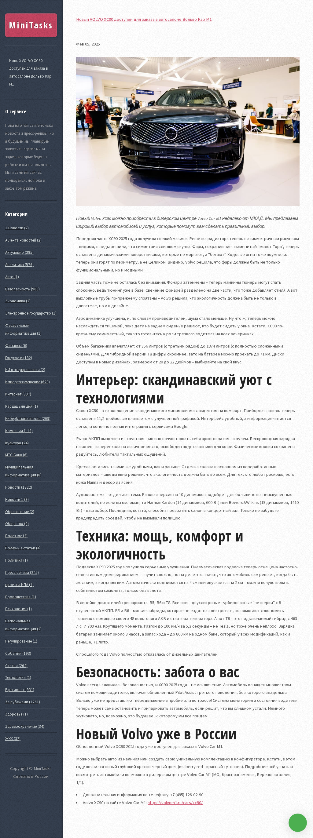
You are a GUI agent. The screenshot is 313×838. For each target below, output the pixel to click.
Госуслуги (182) (18, 357)
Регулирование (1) (21, 641)
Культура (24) (17, 443)
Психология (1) (18, 608)
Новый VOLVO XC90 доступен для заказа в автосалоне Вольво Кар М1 (30, 72)
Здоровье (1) (16, 714)
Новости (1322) (18, 487)
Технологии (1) (18, 677)
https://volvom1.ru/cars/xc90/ (175, 802)
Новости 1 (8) (17, 499)
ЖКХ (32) (12, 738)
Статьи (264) (16, 665)
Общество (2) (17, 523)
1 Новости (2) (17, 228)
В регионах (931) (19, 689)
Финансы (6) (16, 345)
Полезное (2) (16, 535)
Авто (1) (12, 276)
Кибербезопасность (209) (27, 418)
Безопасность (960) (22, 289)
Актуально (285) (19, 252)
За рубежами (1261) (22, 702)
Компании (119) (19, 430)
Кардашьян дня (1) (21, 406)
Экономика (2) (18, 301)
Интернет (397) (18, 394)
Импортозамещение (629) (27, 381)
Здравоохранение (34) (24, 726)
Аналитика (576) (19, 264)
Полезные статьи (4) (23, 548)
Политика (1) (16, 560)
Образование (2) (19, 511)
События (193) (18, 653)
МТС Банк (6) (16, 454)
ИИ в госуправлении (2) (25, 369)
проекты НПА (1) (19, 584)
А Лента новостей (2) (23, 240)
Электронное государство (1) (31, 313)
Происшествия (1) (20, 596)
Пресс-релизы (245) (22, 572)
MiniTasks (31, 25)
